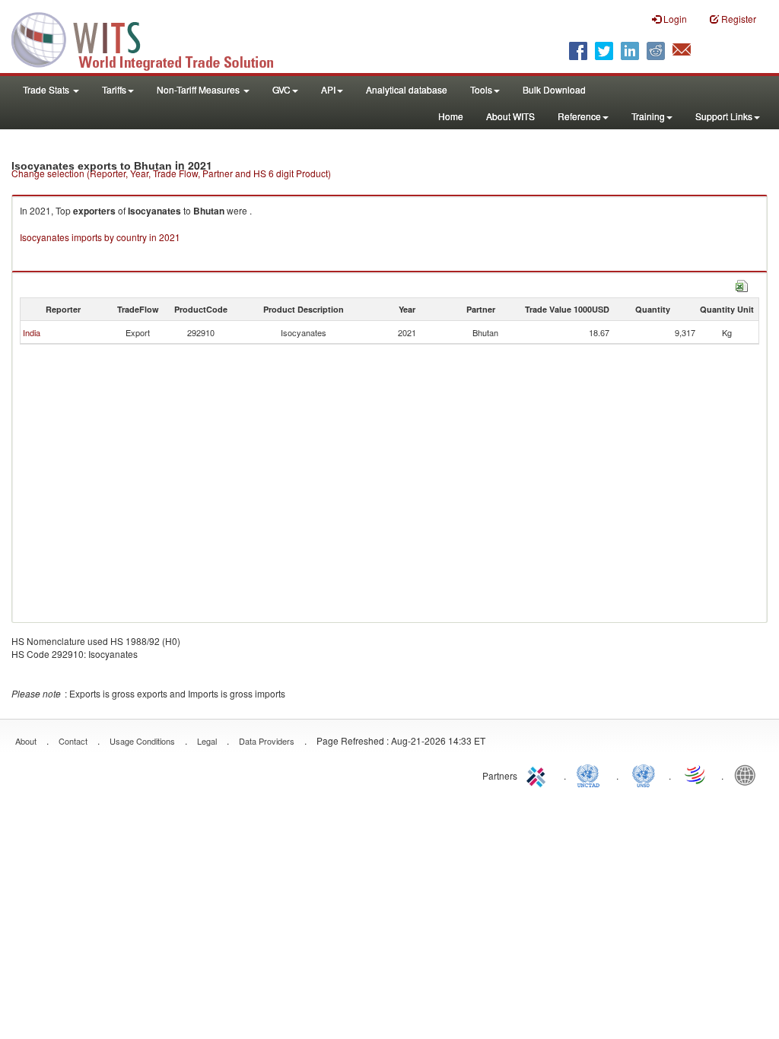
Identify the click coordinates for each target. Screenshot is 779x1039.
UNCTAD (591, 774)
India (31, 332)
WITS (152, 38)
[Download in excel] (742, 284)
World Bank (748, 774)
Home (450, 116)
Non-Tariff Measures (199, 89)
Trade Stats (47, 89)
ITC (538, 774)
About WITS (510, 116)
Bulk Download (554, 89)
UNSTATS (643, 774)
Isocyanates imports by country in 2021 (100, 236)
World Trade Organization (696, 774)
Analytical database (406, 89)
